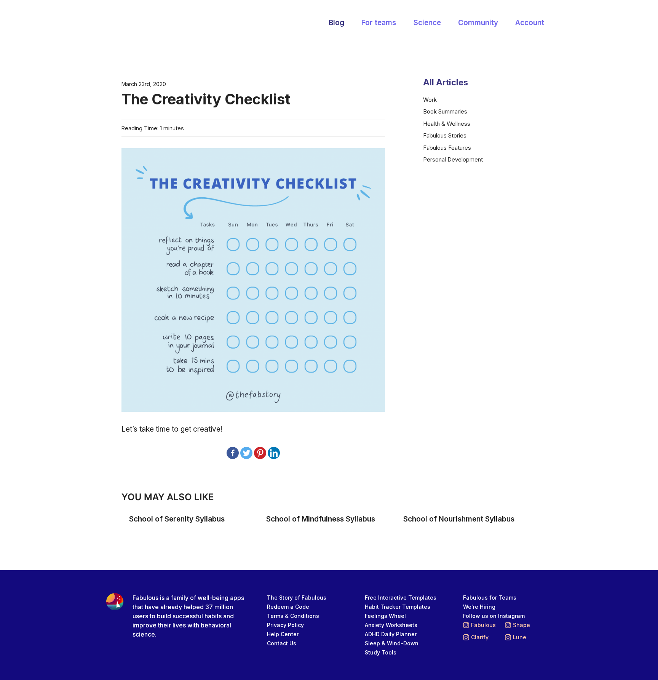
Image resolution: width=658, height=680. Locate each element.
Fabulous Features (447, 147)
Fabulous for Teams (489, 597)
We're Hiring (479, 606)
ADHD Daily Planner (391, 634)
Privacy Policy (285, 625)
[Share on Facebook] (233, 453)
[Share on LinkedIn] (274, 453)
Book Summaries (445, 111)
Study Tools (380, 652)
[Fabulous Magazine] (152, 23)
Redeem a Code (288, 606)
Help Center (283, 634)
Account (529, 22)
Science (427, 22)
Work (430, 99)
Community (478, 22)
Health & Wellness (446, 123)
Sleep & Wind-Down (391, 643)
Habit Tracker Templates (397, 606)
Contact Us (281, 643)
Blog (336, 22)
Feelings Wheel (385, 616)
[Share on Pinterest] (260, 453)
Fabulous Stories (444, 135)
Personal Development (453, 159)
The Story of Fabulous (296, 597)
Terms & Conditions (293, 616)
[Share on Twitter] (246, 453)
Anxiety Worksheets (391, 625)
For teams (378, 22)
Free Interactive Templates (400, 597)
